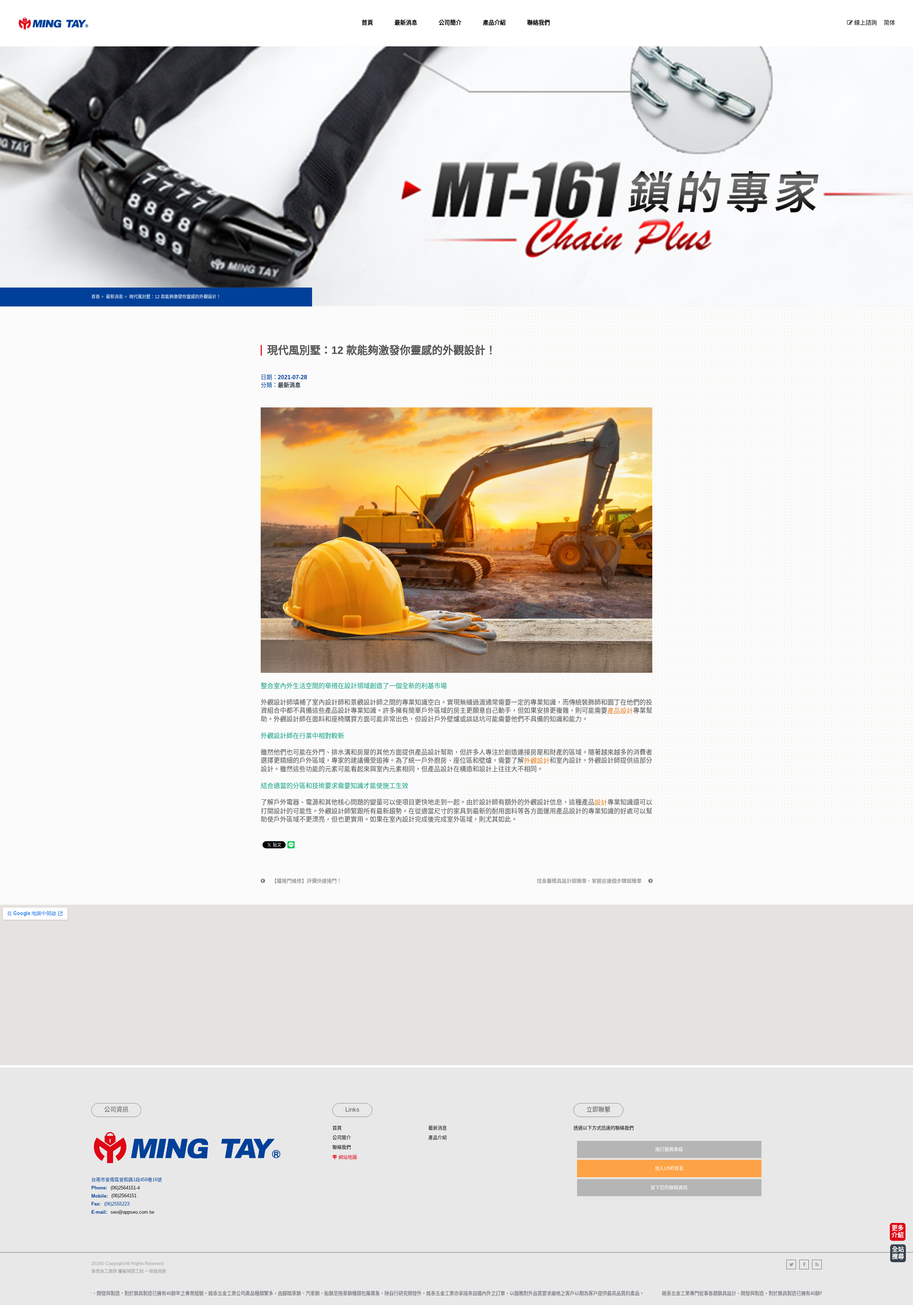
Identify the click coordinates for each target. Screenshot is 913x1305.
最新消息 (114, 296)
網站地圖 (347, 1157)
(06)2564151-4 (125, 1187)
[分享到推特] (791, 1264)
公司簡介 (341, 1137)
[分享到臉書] (804, 1264)
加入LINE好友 (669, 1168)
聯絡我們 (341, 1147)
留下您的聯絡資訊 (669, 1187)
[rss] (817, 1264)
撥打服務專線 (669, 1149)
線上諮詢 (865, 23)
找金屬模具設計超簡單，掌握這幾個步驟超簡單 (590, 881)
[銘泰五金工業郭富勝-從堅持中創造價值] (53, 23)
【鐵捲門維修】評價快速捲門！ (306, 881)
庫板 (122, 1271)
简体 (889, 23)
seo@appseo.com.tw (132, 1212)
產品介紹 (437, 1137)
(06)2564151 (124, 1196)
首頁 (95, 296)
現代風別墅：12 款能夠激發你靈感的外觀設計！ (175, 296)
